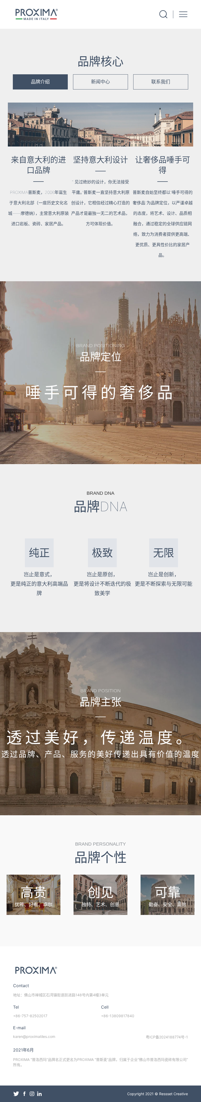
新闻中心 (100, 82)
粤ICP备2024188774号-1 (167, 1037)
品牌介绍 (40, 82)
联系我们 (160, 82)
